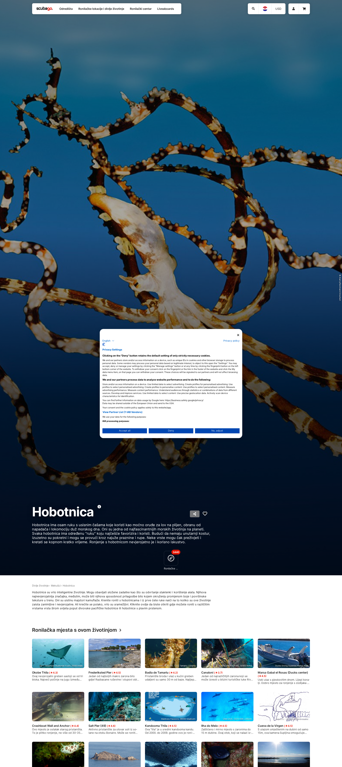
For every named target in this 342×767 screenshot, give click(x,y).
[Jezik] (264, 8)
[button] (108, 341)
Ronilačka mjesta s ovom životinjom (74, 630)
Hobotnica (69, 585)
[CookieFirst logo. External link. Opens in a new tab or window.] (103, 344)
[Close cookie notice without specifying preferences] (238, 335)
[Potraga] (253, 8)
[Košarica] (304, 9)
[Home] (45, 9)
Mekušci (56, 585)
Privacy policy (231, 340)
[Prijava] (294, 9)
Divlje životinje (40, 585)
